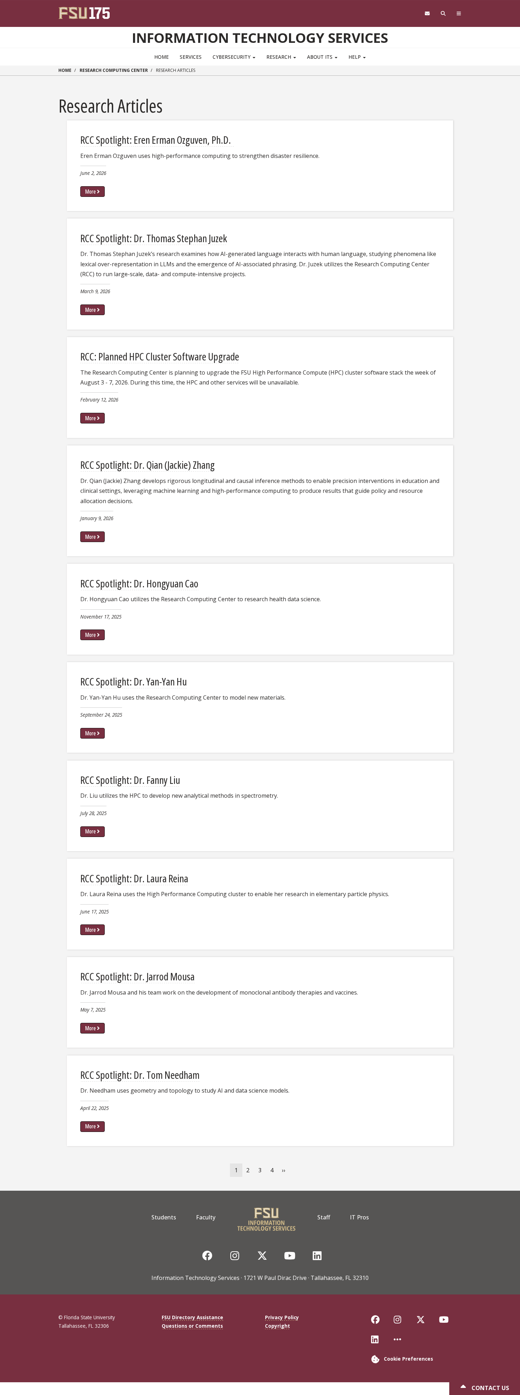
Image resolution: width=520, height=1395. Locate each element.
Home (161, 56)
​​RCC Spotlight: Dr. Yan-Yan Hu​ (133, 681)
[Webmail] (427, 13)
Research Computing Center (114, 70)
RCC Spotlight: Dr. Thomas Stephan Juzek (153, 238)
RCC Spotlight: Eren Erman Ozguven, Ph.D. (157, 140)
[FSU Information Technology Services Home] (266, 1217)
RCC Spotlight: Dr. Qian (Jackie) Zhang (147, 465)
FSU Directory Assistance (192, 1317)
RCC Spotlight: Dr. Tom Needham (140, 1075)
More (90, 191)
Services (191, 56)
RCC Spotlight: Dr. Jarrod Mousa (137, 976)
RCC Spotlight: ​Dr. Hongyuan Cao (139, 583)
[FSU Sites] (459, 13)
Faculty (205, 1217)
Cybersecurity (232, 56)
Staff (323, 1217)
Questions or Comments (192, 1325)
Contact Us (489, 1388)
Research (279, 56)
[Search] (443, 13)
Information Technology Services (260, 37)
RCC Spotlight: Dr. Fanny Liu (130, 780)
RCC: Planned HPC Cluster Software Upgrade (159, 356)
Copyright (277, 1325)
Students (163, 1217)
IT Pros (359, 1217)
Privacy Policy (282, 1317)
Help (355, 56)
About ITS (320, 56)
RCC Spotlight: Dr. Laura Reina (134, 878)
